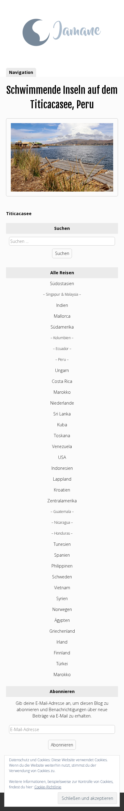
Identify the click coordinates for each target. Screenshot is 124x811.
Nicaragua (62, 522)
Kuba (62, 425)
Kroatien (62, 490)
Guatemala (62, 511)
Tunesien (62, 544)
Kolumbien (62, 337)
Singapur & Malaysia (62, 294)
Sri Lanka (62, 414)
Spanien (62, 555)
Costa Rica (62, 381)
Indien (62, 305)
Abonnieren (62, 745)
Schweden (62, 577)
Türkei (62, 663)
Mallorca (62, 316)
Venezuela (62, 446)
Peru (62, 359)
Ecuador (62, 348)
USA (62, 457)
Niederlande (62, 403)
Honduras (62, 533)
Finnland (62, 653)
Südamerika (62, 327)
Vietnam (62, 587)
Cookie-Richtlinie (47, 787)
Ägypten (62, 620)
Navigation (21, 72)
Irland (62, 642)
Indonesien (62, 468)
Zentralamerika (62, 501)
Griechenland (62, 631)
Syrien (62, 598)
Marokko (62, 392)
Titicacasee (19, 213)
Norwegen (62, 609)
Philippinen (62, 566)
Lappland (62, 479)
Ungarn (62, 370)
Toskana (62, 435)
